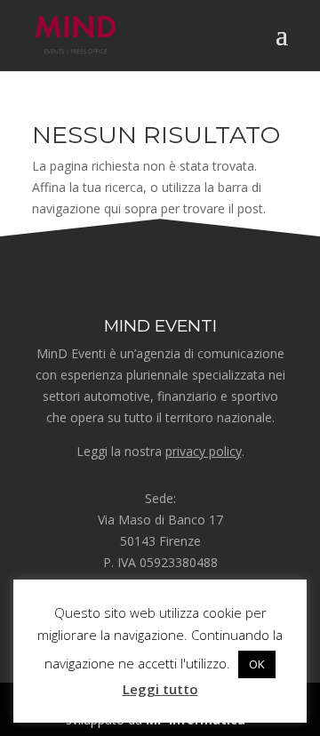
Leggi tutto (160, 689)
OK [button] (257, 664)
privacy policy (203, 451)
